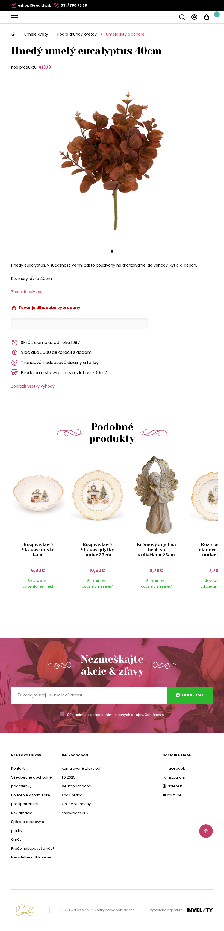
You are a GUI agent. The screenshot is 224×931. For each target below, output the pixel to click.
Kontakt (18, 768)
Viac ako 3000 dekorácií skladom (56, 352)
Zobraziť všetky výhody (33, 386)
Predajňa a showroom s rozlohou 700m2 (64, 372)
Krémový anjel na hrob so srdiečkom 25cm (156, 549)
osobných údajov (128, 714)
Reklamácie (22, 813)
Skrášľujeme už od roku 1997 (50, 342)
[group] (40, 526)
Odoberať (192, 695)
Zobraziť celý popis (28, 291)
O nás (16, 839)
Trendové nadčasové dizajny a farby (60, 362)
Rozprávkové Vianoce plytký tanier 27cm (97, 549)
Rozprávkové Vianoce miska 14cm (38, 549)
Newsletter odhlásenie (31, 857)
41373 (45, 67)
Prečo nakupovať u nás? (33, 848)
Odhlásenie (154, 714)
